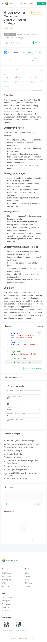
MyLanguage (7, 580)
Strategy (28, 576)
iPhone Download (7, 630)
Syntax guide (7, 597)
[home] (6, 3)
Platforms (28, 583)
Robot (27, 573)
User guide (6, 601)
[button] (6, 386)
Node (27, 580)
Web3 (4, 583)
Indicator (5, 611)
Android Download (20, 630)
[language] (20, 3)
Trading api (6, 604)
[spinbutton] (23, 392)
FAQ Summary (7, 576)
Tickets (27, 586)
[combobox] (22, 410)
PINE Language (7, 573)
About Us (5, 586)
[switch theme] (25, 3)
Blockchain (6, 607)
